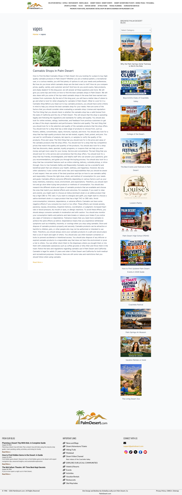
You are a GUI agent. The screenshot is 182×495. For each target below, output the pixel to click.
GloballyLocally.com (109, 491)
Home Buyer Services (131, 6)
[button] (84, 3)
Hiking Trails (140, 3)
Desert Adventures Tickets (124, 3)
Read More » (38, 262)
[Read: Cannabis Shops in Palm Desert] (70, 56)
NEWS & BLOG (83, 3)
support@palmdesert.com (133, 446)
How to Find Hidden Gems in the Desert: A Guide (22, 455)
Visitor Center (90, 6)
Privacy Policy (161, 491)
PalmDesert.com (105, 494)
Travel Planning (115, 6)
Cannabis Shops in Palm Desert (53, 70)
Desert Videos (95, 3)
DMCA (169, 491)
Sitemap (176, 491)
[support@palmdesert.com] (124, 443)
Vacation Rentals (54, 3)
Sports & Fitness (70, 6)
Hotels (65, 3)
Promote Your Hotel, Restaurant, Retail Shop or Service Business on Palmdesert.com (102, 8)
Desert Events (107, 3)
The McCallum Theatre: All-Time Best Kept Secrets (23, 467)
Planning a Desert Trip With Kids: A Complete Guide (24, 443)
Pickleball (150, 3)
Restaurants (73, 3)
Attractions (102, 6)
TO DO (80, 6)
